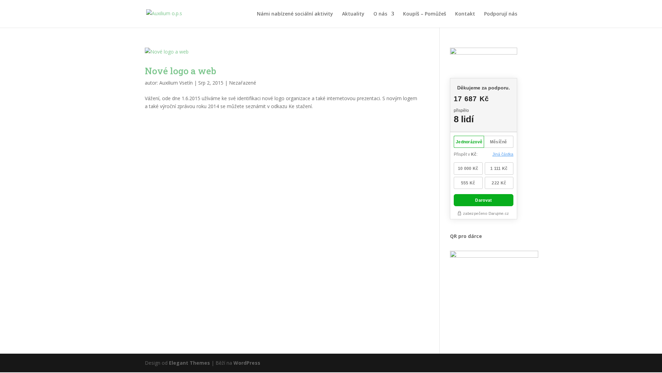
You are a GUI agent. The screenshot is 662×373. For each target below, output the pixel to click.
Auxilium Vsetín (176, 82)
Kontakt (465, 14)
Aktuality (353, 14)
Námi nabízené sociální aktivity (295, 14)
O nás (380, 14)
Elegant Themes (189, 363)
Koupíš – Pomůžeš (424, 14)
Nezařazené (242, 82)
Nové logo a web (180, 71)
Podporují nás (500, 14)
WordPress (246, 363)
